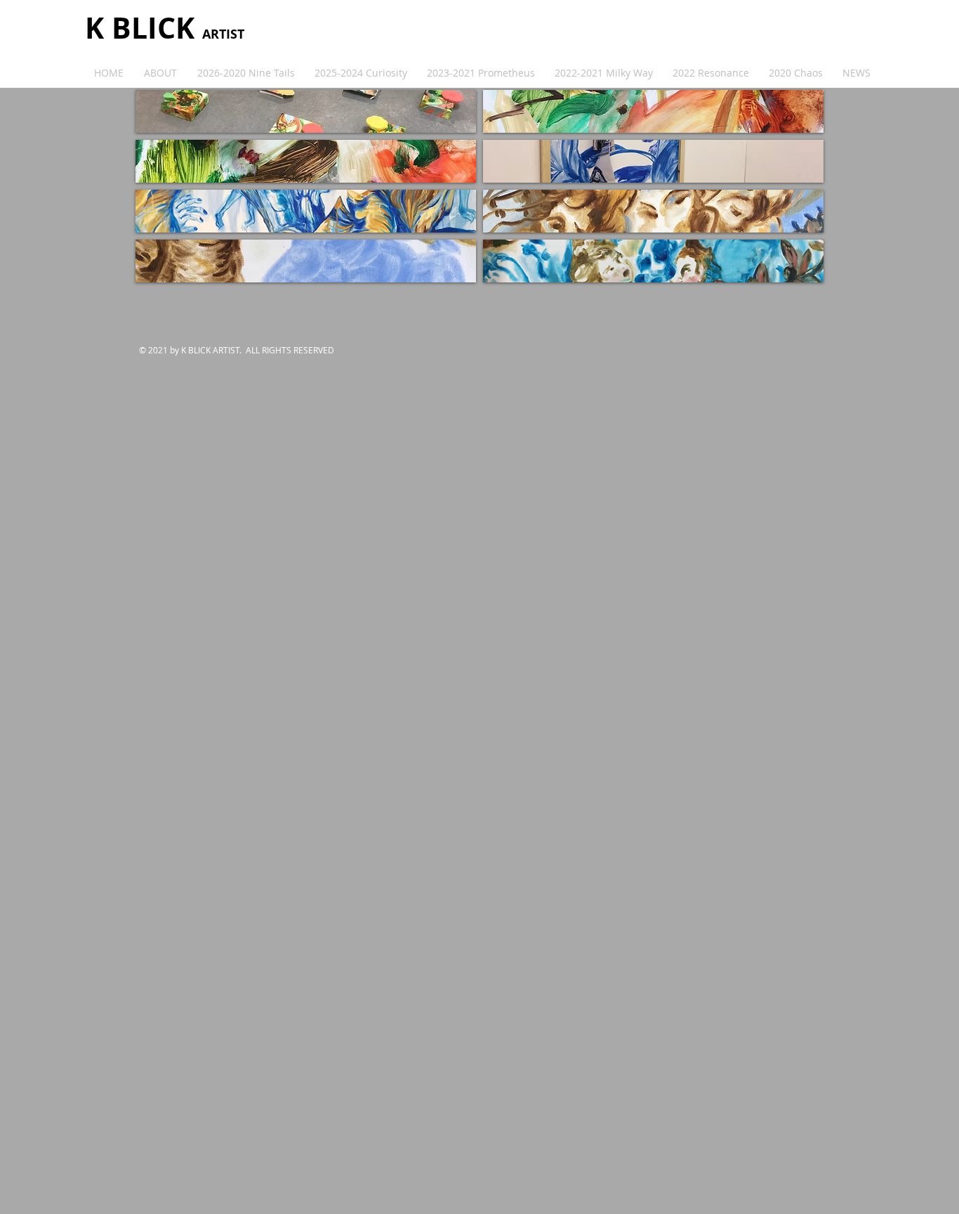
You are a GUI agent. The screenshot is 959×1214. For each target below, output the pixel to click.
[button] (305, 111)
